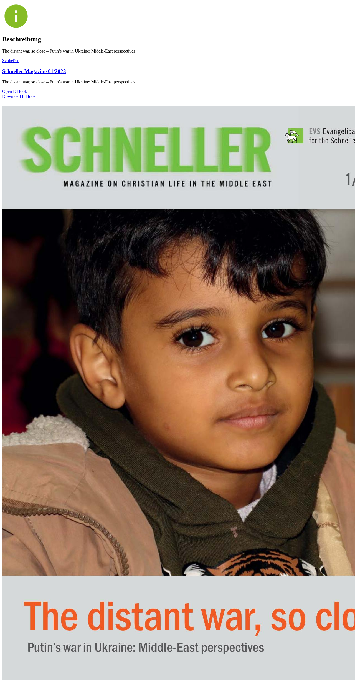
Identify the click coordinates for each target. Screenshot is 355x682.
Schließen (10, 60)
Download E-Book (19, 96)
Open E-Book (14, 91)
